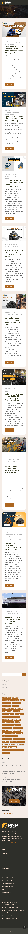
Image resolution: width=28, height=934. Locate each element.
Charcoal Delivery (6, 705)
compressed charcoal (8, 719)
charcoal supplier (6, 716)
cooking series (17, 719)
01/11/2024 (7, 456)
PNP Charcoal (10, 390)
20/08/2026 (4, 770)
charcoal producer (9, 459)
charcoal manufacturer (13, 42)
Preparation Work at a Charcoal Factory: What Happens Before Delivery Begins (14, 50)
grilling (15, 537)
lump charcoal (6, 736)
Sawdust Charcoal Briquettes (9, 881)
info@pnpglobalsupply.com (11, 918)
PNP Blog (4, 687)
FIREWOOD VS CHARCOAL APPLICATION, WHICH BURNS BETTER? (13, 546)
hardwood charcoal (7, 727)
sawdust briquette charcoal (9, 744)
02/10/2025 (7, 312)
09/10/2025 (7, 244)
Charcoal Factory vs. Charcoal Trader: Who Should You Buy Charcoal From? (14, 183)
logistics (20, 733)
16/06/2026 (7, 41)
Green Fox (15, 41)
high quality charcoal (17, 727)
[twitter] (7, 813)
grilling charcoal (17, 725)
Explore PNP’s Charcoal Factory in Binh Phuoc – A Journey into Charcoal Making (14, 397)
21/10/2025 (7, 174)
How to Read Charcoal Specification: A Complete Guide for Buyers (14, 253)
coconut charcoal (16, 716)
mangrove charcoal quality (19, 739)
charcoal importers (7, 708)
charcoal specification (12, 246)
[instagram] (12, 813)
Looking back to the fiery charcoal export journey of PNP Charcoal (13, 620)
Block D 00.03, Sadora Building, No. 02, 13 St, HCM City (14, 911)
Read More (9, 84)
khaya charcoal (14, 733)
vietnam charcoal (12, 747)
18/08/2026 (4, 777)
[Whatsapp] (24, 927)
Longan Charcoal (6, 892)
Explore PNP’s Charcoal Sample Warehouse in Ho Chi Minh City (14, 118)
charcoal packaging (7, 711)
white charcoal (20, 750)
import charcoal (16, 730)
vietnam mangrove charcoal (9, 750)
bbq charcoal (10, 532)
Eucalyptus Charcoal (7, 886)
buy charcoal (10, 176)
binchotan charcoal (7, 700)
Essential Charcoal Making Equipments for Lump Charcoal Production (13, 321)
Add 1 (10, 907)
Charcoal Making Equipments (14, 314)
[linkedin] (4, 813)
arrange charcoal (6, 697)
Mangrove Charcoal (7, 872)
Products (4, 856)
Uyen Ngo (14, 456)
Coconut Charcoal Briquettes (9, 878)
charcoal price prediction (8, 714)
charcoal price (16, 711)
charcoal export (11, 613)
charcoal (22, 700)
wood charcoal (8, 541)
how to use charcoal (7, 730)
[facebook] (2, 813)
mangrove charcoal (7, 739)
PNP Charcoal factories (10, 316)
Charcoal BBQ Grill (7, 703)
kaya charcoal (6, 733)
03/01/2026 (7, 111)
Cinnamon (15, 611)
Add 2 (13, 907)
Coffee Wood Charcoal (8, 883)
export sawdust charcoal (8, 722)
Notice (4, 684)
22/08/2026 (4, 762)
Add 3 (17, 907)
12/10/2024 (7, 531)
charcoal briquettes (16, 703)
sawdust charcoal (20, 744)
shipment (5, 747)
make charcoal (14, 736)
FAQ (3, 859)
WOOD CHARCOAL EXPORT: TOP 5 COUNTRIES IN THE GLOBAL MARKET (12, 470)
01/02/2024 (7, 611)
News (3, 862)
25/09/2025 (8, 388)
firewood (11, 537)
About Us (4, 853)
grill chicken (5, 725)
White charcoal (6, 889)
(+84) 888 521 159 (8, 915)
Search (24, 674)
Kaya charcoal (6, 875)
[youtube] (10, 813)
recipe (23, 741)
